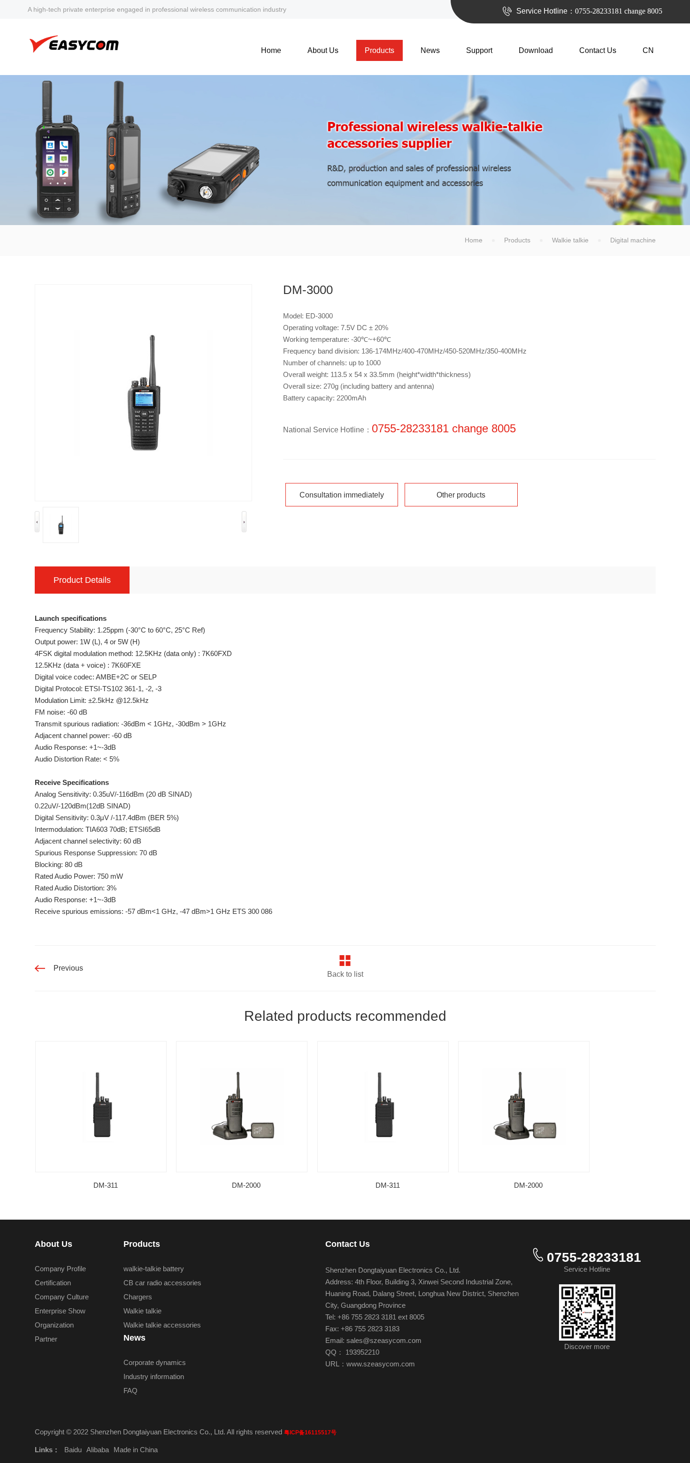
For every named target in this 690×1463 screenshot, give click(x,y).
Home (271, 50)
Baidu (73, 1450)
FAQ (130, 1391)
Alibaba (97, 1450)
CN (648, 50)
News (430, 50)
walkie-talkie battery (153, 1269)
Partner (46, 1339)
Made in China (136, 1450)
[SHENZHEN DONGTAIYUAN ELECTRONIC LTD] (74, 43)
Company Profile (60, 1269)
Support (479, 50)
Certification (53, 1283)
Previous (68, 968)
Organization (54, 1325)
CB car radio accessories (162, 1283)
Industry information (153, 1376)
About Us (322, 50)
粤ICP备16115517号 (310, 1432)
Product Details (82, 580)
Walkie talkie (570, 240)
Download (536, 50)
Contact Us (597, 50)
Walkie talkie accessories (162, 1325)
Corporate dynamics (154, 1362)
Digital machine (633, 240)
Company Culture (62, 1297)
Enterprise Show (60, 1311)
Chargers (137, 1297)
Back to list (345, 974)
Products (379, 50)
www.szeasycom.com (380, 1364)
